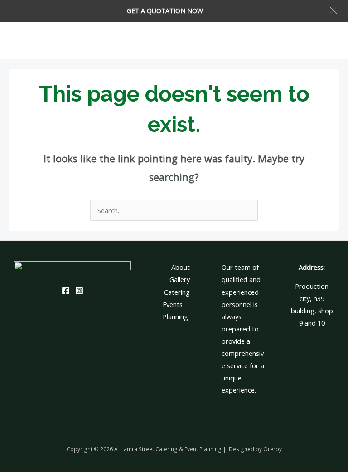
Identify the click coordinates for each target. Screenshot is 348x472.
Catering (177, 292)
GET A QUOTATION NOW (165, 10)
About (180, 267)
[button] (333, 10)
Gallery (179, 279)
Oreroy (272, 449)
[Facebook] (66, 291)
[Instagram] (79, 291)
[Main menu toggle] (329, 40)
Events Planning (175, 310)
